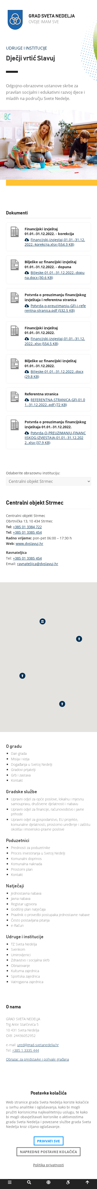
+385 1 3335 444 (25, 1050)
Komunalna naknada (26, 863)
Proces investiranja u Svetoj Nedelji (38, 853)
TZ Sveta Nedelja (24, 944)
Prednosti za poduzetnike (30, 847)
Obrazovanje (20, 965)
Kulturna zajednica (25, 970)
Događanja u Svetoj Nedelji (31, 764)
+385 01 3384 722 (27, 526)
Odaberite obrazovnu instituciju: (33, 473)
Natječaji (15, 886)
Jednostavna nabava (26, 893)
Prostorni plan (22, 869)
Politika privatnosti (48, 1165)
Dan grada (19, 753)
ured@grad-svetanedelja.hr (38, 1044)
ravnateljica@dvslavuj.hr (37, 563)
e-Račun (17, 925)
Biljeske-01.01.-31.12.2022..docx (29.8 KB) (54, 374)
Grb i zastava (21, 775)
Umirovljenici (21, 954)
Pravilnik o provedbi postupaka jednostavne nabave (50, 914)
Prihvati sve (48, 1140)
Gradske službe (21, 792)
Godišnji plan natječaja (28, 909)
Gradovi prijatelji (23, 769)
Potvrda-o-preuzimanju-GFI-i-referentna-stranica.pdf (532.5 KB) (55, 308)
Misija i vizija (20, 759)
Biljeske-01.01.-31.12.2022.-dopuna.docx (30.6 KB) (55, 275)
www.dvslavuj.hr (29, 543)
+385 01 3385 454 (27, 532)
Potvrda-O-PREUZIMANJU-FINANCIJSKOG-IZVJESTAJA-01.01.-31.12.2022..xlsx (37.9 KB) (55, 437)
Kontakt (17, 780)
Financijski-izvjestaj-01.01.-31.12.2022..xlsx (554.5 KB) (55, 341)
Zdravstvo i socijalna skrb (30, 960)
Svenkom (18, 949)
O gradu (14, 746)
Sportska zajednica (25, 976)
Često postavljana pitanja (30, 920)
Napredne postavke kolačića (48, 1151)
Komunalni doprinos (26, 858)
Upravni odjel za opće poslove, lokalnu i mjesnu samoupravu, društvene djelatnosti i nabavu (47, 801)
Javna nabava (20, 898)
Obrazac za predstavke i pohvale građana (37, 1059)
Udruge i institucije (26, 48)
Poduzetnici (17, 841)
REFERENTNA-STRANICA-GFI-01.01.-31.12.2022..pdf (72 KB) (55, 402)
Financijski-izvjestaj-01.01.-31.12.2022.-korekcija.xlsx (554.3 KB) (55, 242)
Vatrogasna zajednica (27, 981)
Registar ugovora (24, 904)
